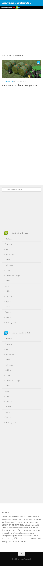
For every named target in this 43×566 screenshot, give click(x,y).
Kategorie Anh (27, 530)
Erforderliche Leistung (26, 521)
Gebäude (9, 291)
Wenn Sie (19, 541)
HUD (5, 527)
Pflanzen (35, 536)
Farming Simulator (29, 525)
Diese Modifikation (30, 519)
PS (15, 538)
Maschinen (9, 533)
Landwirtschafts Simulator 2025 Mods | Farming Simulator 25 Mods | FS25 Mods (16, 2)
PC (31, 536)
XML (25, 541)
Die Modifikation (6, 519)
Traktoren (9, 244)
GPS (3, 527)
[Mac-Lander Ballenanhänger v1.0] (21, 69)
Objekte (8, 302)
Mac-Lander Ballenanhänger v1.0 (19, 85)
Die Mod (37, 517)
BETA (3, 517)
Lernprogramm (11, 322)
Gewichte (9, 296)
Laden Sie (34, 530)
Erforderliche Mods (12, 524)
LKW (39, 530)
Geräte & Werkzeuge (12, 275)
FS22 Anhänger (7, 82)
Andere (8, 286)
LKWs (7, 249)
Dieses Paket (10, 522)
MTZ (20, 536)
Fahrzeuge (9, 265)
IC (8, 528)
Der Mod (23, 517)
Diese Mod (22, 519)
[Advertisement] (21, 31)
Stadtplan (9, 239)
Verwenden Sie (27, 539)
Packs (8, 307)
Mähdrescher (10, 254)
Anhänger (9, 317)
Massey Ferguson (21, 533)
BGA (6, 517)
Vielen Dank (36, 538)
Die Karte (31, 516)
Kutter (8, 260)
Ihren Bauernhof (23, 527)
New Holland (26, 536)
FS (38, 525)
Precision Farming (7, 539)
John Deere (18, 530)
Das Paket (15, 517)
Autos (8, 281)
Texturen (8, 312)
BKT (10, 517)
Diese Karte (15, 519)
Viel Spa (5, 541)
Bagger (8, 270)
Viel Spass (11, 541)
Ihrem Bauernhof (14, 527)
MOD (17, 536)
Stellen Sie (20, 539)
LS (2, 533)
